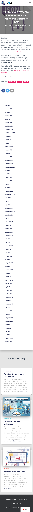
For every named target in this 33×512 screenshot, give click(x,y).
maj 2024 (7, 143)
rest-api (10, 85)
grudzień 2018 (9, 294)
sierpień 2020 (9, 235)
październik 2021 (10, 211)
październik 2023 (10, 167)
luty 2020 (7, 252)
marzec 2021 (8, 225)
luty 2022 (7, 204)
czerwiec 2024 (9, 139)
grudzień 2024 (9, 126)
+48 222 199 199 (23, 499)
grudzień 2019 (9, 259)
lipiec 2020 (8, 239)
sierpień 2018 (9, 304)
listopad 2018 (9, 297)
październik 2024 (10, 133)
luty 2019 (7, 287)
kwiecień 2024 (9, 146)
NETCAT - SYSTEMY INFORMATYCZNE (16, 507)
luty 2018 (7, 314)
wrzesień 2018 (9, 300)
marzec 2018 (8, 311)
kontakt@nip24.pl (17, 503)
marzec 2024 (8, 150)
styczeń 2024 (8, 157)
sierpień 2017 (9, 328)
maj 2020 (7, 242)
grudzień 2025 (9, 112)
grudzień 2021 (9, 208)
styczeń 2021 (8, 228)
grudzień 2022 (9, 187)
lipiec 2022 (8, 198)
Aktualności (12, 81)
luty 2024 (7, 153)
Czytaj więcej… (24, 391)
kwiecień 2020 (9, 246)
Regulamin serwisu (11, 499)
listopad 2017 (9, 318)
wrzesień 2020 (9, 232)
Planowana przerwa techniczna (12, 423)
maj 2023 (7, 174)
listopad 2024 (9, 129)
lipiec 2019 (8, 273)
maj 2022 (7, 201)
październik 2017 (10, 321)
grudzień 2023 (9, 160)
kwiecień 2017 (9, 338)
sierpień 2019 (9, 270)
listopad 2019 (9, 263)
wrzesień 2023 (9, 170)
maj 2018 (7, 307)
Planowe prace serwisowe (14, 471)
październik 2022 (10, 194)
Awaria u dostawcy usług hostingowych (14, 375)
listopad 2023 (9, 163)
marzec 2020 (8, 249)
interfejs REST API (15, 52)
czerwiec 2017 (9, 331)
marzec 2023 (8, 181)
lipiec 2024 (8, 136)
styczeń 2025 (8, 122)
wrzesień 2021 (9, 215)
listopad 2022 (9, 191)
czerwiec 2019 (9, 276)
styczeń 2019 (8, 290)
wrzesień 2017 (9, 324)
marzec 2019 (8, 283)
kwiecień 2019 (9, 280)
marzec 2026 (8, 109)
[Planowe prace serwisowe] (16, 456)
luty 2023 (7, 184)
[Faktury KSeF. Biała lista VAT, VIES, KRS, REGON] (7, 3)
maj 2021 (7, 218)
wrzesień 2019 (9, 266)
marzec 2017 (8, 341)
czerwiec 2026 (9, 105)
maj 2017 (7, 335)
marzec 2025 (8, 115)
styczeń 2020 (8, 256)
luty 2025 (7, 119)
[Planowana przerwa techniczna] (16, 406)
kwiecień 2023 (9, 177)
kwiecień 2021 (9, 222)
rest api (26, 81)
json (19, 81)
